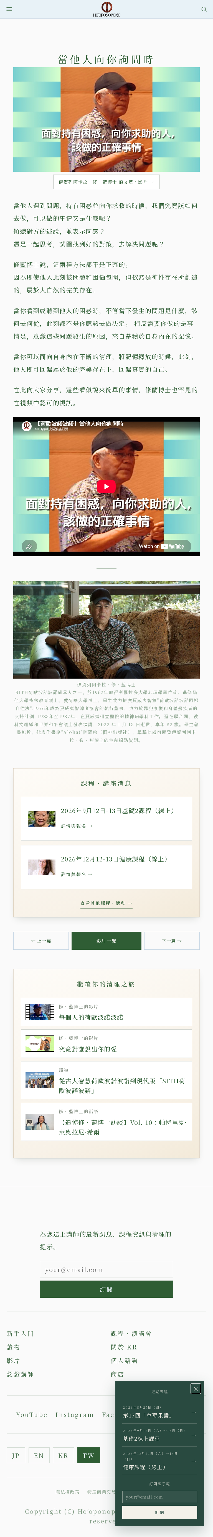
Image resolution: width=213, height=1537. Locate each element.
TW (89, 1455)
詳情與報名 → (77, 826)
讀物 (14, 1347)
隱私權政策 (67, 1492)
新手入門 (20, 1333)
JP (16, 1455)
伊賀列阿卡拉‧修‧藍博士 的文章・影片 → (106, 182)
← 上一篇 (41, 941)
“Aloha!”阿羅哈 (79, 732)
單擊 (142, 732)
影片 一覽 (107, 941)
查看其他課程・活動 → (106, 903)
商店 (118, 1374)
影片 (14, 1360)
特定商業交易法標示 (109, 1492)
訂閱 (106, 1289)
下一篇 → (172, 941)
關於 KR (124, 1347)
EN (39, 1455)
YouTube (32, 1414)
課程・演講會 (131, 1333)
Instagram (74, 1414)
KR (63, 1455)
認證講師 (20, 1374)
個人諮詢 (124, 1360)
